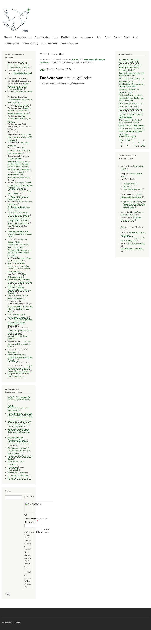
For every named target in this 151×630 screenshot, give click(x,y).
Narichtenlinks (87, 37)
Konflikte (65, 37)
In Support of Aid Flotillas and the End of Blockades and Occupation (19, 111)
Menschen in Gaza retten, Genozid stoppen (18, 197)
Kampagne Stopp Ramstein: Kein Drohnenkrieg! (18, 375)
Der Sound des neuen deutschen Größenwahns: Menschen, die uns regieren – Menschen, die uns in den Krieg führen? (131, 113)
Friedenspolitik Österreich (55, 11)
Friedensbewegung (23, 37)
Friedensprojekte (42, 37)
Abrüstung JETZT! (22, 105)
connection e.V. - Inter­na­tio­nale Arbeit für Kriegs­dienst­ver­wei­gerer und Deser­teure (19, 424)
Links (74, 37)
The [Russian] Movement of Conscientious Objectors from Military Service (19, 451)
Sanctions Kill (13, 470)
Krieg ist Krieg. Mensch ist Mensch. (20, 366)
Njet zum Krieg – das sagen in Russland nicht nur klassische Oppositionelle (134, 204)
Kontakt (18, 622)
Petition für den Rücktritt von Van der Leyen (19, 208)
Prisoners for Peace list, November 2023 (20, 259)
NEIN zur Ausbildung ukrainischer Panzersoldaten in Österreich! (19, 290)
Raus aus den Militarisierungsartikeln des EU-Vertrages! (20, 137)
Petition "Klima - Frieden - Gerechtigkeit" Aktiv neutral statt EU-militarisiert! (18, 243)
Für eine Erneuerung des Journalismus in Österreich (18, 315)
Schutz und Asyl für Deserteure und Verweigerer (19, 331)
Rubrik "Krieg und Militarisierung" (131, 195)
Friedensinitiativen (49, 43)
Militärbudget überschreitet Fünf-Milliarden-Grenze (131, 99)
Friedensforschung (30, 43)
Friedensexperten (11, 43)
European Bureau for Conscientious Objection (17, 438)
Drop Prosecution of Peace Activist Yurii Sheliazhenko (19, 151)
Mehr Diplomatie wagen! (17, 275)
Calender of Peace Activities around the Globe (19, 344)
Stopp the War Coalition (17, 472)
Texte (126, 37)
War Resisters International (18, 478)
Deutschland (12, 352)
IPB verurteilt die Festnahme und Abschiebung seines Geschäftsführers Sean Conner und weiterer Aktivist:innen (131, 82)
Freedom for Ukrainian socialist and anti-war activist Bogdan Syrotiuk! (19, 253)
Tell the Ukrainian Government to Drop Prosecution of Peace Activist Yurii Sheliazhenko (19, 221)
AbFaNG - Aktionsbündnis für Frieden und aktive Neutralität (19, 398)
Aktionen (8, 37)
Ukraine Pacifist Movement (18, 475)
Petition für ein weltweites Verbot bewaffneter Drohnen (18, 213)
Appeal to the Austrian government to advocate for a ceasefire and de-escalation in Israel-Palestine (19, 267)
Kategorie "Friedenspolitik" (131, 218)
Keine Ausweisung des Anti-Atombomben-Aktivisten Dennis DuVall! (20, 234)
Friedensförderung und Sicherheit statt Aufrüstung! (20, 101)
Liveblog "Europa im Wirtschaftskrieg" (132, 213)
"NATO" (126, 186)
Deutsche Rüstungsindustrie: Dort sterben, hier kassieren (131, 74)
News (98, 37)
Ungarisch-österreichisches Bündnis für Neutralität (18, 297)
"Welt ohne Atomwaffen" (132, 189)
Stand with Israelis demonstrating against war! (18, 160)
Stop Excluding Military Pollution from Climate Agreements (20, 322)
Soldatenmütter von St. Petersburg (16, 463)
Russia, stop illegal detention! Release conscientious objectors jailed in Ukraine (20, 282)
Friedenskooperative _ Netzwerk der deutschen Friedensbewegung (20, 414)
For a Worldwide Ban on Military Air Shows (19, 119)
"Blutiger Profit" (129, 183)
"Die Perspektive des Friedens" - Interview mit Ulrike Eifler (131, 121)
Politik (107, 37)
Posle (123, 227)
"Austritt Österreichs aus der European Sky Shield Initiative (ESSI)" (18, 65)
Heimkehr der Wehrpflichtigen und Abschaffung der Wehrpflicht (18, 175)
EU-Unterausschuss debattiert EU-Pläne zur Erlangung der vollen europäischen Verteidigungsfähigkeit (132, 132)
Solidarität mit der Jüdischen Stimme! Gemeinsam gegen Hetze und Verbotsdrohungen (18, 167)
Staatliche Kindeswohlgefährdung (131, 125)
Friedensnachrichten (69, 43)
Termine (117, 37)
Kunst (135, 37)
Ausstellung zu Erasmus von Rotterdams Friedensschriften (19, 430)
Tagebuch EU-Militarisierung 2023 (133, 239)
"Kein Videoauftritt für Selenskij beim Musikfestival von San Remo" (20, 309)
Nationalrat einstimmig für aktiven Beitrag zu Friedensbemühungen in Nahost (130, 92)
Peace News (12, 467)
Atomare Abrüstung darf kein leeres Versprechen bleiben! (18, 86)
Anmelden (143, 2)
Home (55, 37)
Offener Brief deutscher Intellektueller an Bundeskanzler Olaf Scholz (20, 357)
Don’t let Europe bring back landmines (19, 192)
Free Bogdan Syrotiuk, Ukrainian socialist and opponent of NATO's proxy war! (20, 185)
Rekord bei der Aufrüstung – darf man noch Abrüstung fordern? (131, 104)
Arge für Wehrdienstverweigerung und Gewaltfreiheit (18, 408)
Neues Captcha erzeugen (25, 515)
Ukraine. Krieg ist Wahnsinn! (18, 371)
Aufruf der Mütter (14, 226)
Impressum (6, 622)
